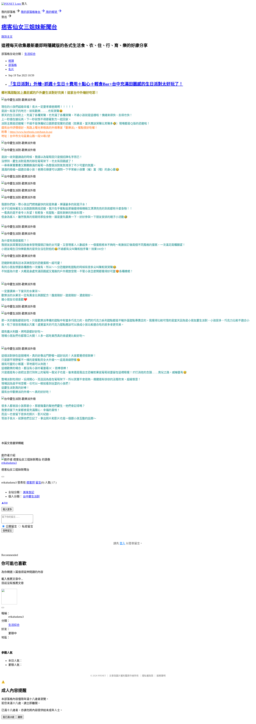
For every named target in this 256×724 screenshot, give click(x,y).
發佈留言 (7, 530)
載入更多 (7, 509)
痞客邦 (30, 482)
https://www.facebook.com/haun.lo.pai (31, 131)
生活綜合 (30, 53)
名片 (11, 69)
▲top (4, 502)
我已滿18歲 (8, 717)
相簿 (11, 60)
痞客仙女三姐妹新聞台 (29, 27)
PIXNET (102, 675)
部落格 (12, 65)
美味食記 (28, 492)
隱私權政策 (147, 675)
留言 (38, 482)
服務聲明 (161, 675)
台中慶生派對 (31, 496)
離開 (20, 717)
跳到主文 (7, 36)
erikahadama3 (9, 462)
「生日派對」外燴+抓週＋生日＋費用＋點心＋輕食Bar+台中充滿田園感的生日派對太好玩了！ (95, 84)
